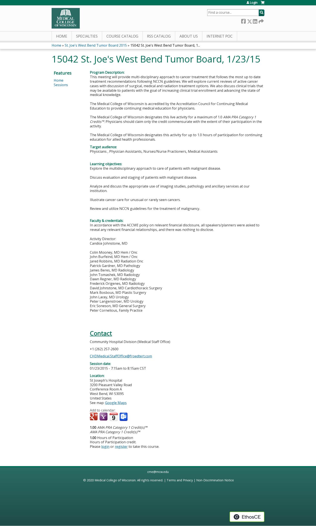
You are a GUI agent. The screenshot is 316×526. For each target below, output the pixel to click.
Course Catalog (122, 36)
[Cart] (262, 4)
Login (254, 2)
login (105, 446)
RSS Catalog (159, 36)
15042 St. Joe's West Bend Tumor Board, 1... (165, 45)
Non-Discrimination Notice (215, 480)
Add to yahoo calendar (104, 417)
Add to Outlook (124, 417)
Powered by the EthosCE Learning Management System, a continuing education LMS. (247, 517)
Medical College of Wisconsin (115, 480)
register (121, 446)
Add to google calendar (94, 417)
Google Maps (116, 402)
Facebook (243, 20)
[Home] (66, 18)
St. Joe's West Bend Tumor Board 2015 (96, 45)
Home (61, 36)
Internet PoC (220, 36)
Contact (101, 333)
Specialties (87, 36)
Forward (261, 20)
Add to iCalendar (113, 416)
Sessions (61, 84)
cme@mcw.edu (158, 472)
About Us (188, 36)
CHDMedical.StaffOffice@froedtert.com (121, 356)
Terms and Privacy (180, 480)
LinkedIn (255, 20)
